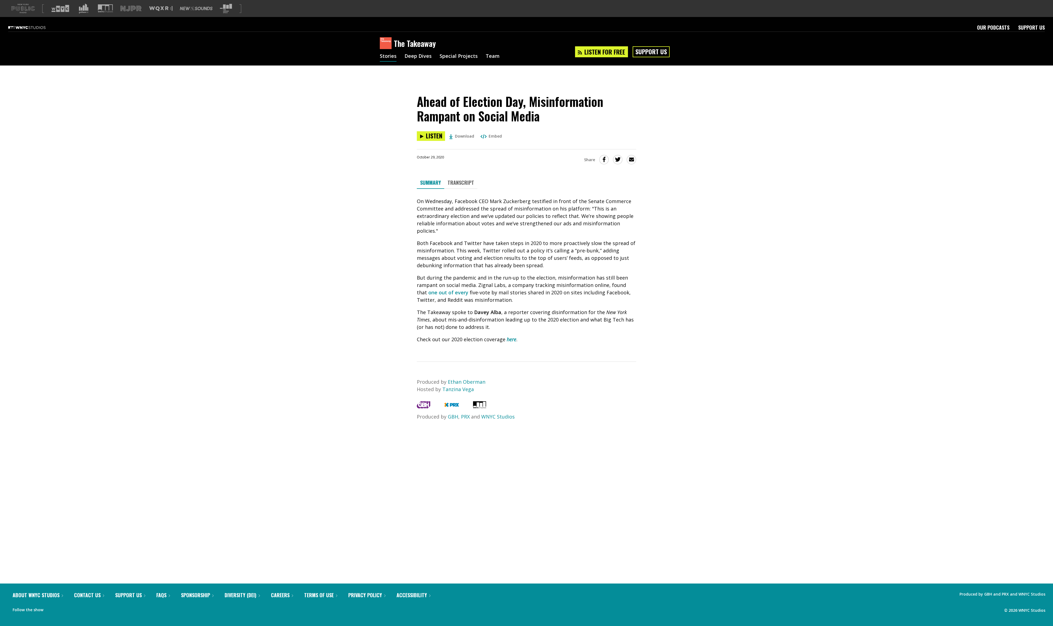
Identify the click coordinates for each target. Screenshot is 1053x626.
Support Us (1031, 27)
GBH (453, 416)
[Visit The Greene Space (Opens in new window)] (226, 8)
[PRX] (451, 406)
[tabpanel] (526, 270)
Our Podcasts (993, 27)
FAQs (161, 595)
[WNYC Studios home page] (33, 27)
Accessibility (412, 595)
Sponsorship (195, 595)
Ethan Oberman (466, 382)
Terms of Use (319, 595)
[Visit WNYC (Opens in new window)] (60, 8)
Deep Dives (418, 56)
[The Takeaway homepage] (387, 43)
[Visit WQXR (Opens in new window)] (160, 8)
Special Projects (459, 56)
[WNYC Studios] (479, 406)
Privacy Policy (365, 595)
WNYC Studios (498, 416)
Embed (495, 136)
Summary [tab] (430, 182)
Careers (280, 595)
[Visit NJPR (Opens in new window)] (130, 9)
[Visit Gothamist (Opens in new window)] (83, 8)
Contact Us (87, 595)
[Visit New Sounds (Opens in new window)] (196, 8)
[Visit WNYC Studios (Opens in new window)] (105, 8)
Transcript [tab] (461, 182)
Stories (388, 56)
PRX (465, 416)
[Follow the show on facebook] (51, 608)
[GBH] (423, 406)
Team (493, 56)
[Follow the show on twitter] (62, 608)
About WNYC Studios (36, 595)
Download (464, 136)
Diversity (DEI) (240, 595)
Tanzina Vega (458, 389)
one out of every (449, 292)
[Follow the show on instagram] (72, 608)
